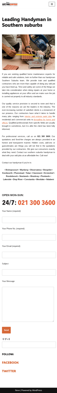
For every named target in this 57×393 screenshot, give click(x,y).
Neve (17, 390)
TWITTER (9, 371)
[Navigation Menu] (52, 4)
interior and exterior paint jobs (38, 116)
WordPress (37, 390)
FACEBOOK (10, 362)
